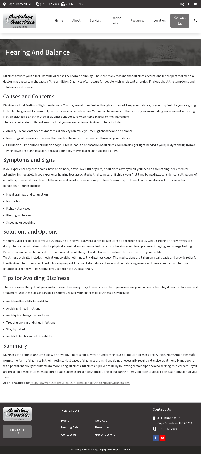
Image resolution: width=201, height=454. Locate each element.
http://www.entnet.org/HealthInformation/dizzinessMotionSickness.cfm (80, 383)
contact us (17, 431)
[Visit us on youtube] (195, 4)
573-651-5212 (74, 4)
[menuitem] (180, 4)
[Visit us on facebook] (188, 4)
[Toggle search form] (195, 20)
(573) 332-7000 (49, 4)
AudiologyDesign (96, 449)
